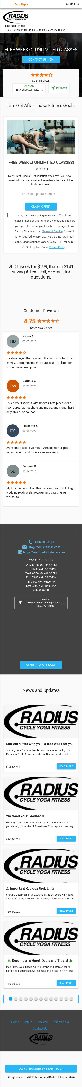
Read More (66, 766)
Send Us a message (41, 665)
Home (15, 1022)
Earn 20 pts (21, 4)
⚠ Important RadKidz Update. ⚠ (30, 888)
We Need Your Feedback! (25, 816)
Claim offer (41, 206)
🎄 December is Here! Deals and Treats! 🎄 (40, 961)
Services (42, 1022)
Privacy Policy (57, 247)
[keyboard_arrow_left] (3, 999)
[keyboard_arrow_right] (78, 999)
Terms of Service (52, 231)
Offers (28, 1022)
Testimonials (60, 1022)
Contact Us (41, 59)
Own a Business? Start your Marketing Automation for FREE (41, 1069)
